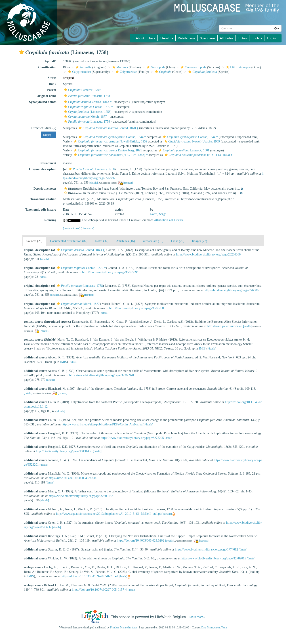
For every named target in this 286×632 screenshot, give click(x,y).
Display (47, 134)
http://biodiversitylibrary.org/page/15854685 (137, 308)
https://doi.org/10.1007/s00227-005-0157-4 (99, 589)
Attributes (226, 38)
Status (52, 78)
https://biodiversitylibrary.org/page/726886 (231, 290)
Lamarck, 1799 (84, 90)
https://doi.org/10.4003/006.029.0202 (140, 540)
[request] (128, 182)
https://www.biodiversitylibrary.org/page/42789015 (213, 558)
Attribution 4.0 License (168, 220)
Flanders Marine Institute (123, 627)
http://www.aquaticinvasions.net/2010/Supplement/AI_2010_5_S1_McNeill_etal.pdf (109, 513)
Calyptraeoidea (81, 71)
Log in (271, 38)
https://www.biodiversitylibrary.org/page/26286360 (208, 254)
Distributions (186, 38)
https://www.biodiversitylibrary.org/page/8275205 (132, 437)
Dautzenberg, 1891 (110, 150)
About (140, 38)
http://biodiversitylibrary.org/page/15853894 (110, 272)
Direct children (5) (43, 128)
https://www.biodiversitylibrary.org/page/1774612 (206, 549)
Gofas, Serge (158, 214)
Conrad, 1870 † (90, 107)
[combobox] (245, 28)
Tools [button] (256, 38)
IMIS (202, 348)
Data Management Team (214, 627)
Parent (51, 90)
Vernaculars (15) (153, 241)
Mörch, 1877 (87, 116)
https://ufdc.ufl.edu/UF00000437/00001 (73, 478)
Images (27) (199, 241)
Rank (52, 84)
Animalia (85, 67)
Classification (47, 67)
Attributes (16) (125, 241)
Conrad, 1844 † (114, 137)
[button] (21, 52)
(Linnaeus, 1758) (89, 111)
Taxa (152, 38)
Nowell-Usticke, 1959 (112, 141)
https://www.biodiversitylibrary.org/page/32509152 (80, 496)
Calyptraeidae (128, 71)
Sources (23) (34, 241)
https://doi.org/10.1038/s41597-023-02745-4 (89, 576)
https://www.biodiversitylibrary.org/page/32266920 (101, 375)
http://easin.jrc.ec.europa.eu (224, 326)
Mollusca (122, 67)
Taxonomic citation (43, 199)
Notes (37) (102, 241)
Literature (166, 38)
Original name (46, 96)
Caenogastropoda (195, 67)
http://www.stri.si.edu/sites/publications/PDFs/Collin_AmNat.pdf (103, 424)
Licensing (50, 220)
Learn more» (197, 617)
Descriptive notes (45, 188)
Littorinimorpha (240, 67)
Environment (47, 163)
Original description (42, 169)
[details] (93, 182)
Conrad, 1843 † (89, 102)
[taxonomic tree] (72, 228)
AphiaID (50, 61)
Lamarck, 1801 (186, 150)
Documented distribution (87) (69, 241)
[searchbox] (245, 28)
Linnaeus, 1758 (89, 96)
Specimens (207, 38)
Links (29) (177, 241)
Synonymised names (42, 102)
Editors (243, 38)
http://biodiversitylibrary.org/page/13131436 (64, 451)
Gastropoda (158, 67)
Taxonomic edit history (40, 209)
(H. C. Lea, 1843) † (113, 155)
